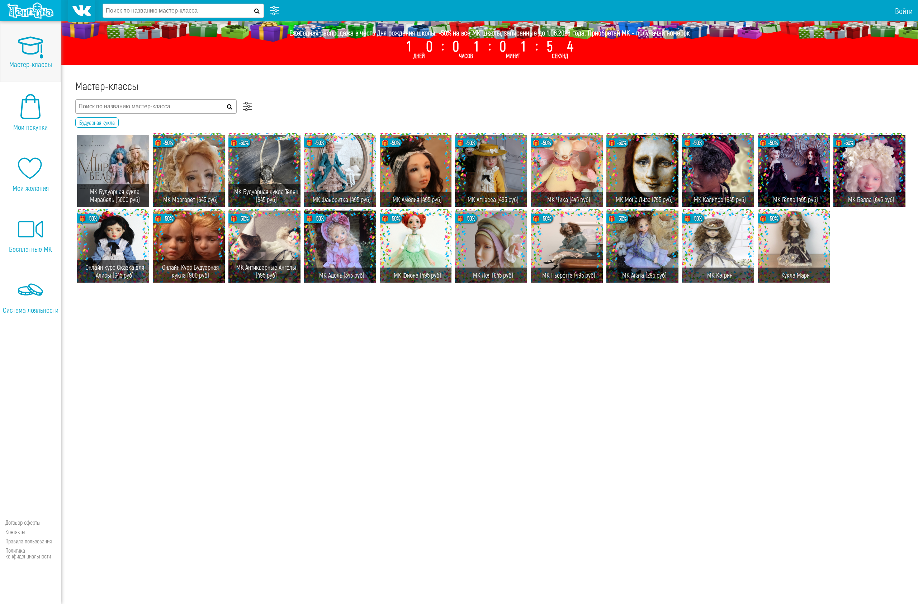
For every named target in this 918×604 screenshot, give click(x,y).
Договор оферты (23, 522)
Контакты (15, 531)
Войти (904, 10)
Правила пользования (28, 541)
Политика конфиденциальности (28, 553)
